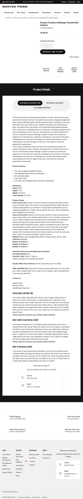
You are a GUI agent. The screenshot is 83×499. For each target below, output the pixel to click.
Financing (19, 469)
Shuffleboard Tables (6, 464)
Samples (32, 465)
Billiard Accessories (6, 459)
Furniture (57, 13)
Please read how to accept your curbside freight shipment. (34, 315)
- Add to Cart (53, 52)
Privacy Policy (36, 497)
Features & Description (30, 103)
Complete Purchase (47, 41)
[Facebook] (47, 463)
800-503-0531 (10, 2)
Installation (71, 2)
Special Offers (7, 473)
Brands (76, 13)
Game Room (46, 13)
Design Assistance (19, 456)
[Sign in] (74, 7)
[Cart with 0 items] (78, 7)
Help (78, 2)
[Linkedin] (47, 468)
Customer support (42, 108)
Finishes (32, 462)
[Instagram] (44, 463)
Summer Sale (9, 13)
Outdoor (67, 13)
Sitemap (44, 497)
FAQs (17, 476)
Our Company (47, 455)
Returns (18, 473)
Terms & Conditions (25, 497)
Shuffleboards (34, 13)
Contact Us (46, 458)
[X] (44, 468)
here (23, 259)
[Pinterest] (51, 463)
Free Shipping (19, 461)
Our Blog (32, 458)
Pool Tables (21, 13)
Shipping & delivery (54, 103)
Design (64, 2)
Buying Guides (34, 455)
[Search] (69, 7)
